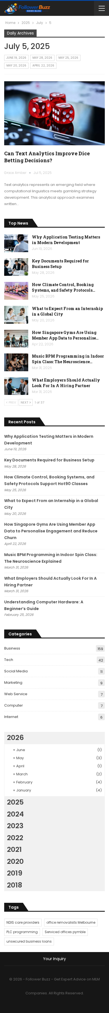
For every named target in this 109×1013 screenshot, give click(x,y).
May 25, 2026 (68, 58)
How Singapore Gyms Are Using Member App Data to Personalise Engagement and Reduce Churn (51, 531)
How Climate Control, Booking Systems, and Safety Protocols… (63, 287)
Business (12, 648)
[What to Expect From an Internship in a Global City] (16, 315)
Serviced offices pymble (65, 932)
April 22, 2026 (43, 65)
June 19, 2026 (16, 58)
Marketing (13, 682)
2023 (15, 826)
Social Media (16, 671)
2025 (15, 802)
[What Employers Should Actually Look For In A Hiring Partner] (16, 386)
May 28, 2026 (42, 58)
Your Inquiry (54, 959)
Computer (13, 705)
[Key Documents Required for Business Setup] (16, 267)
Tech (8, 659)
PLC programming (22, 932)
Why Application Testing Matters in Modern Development (66, 239)
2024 (15, 814)
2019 (14, 873)
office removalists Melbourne (70, 922)
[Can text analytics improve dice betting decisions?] (54, 113)
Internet (11, 716)
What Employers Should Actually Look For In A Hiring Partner (66, 382)
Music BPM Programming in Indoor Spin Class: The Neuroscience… (68, 358)
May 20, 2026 (16, 65)
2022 (15, 838)
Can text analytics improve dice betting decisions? (47, 157)
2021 (14, 849)
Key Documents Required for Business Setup (60, 263)
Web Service (15, 694)
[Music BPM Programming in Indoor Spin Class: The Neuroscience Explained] (16, 362)
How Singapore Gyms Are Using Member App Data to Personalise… (65, 335)
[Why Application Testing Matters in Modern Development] (16, 243)
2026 (15, 737)
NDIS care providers (22, 922)
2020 (15, 861)
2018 (14, 885)
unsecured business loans (29, 941)
